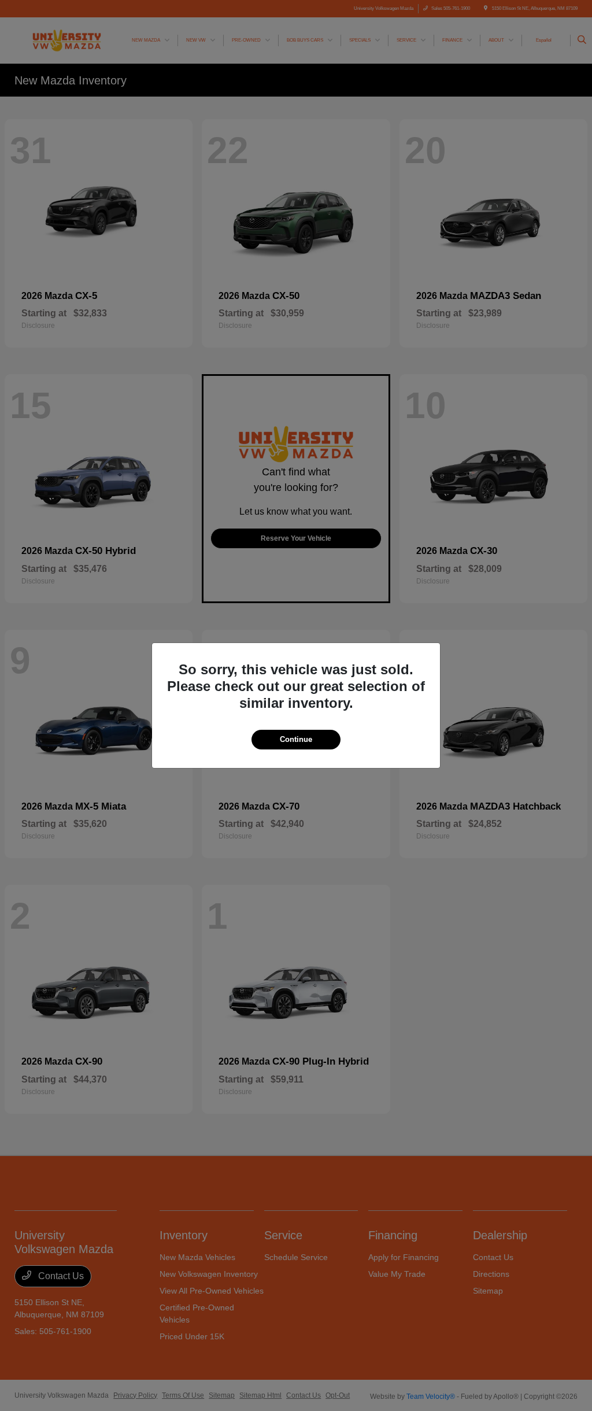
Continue (296, 739)
